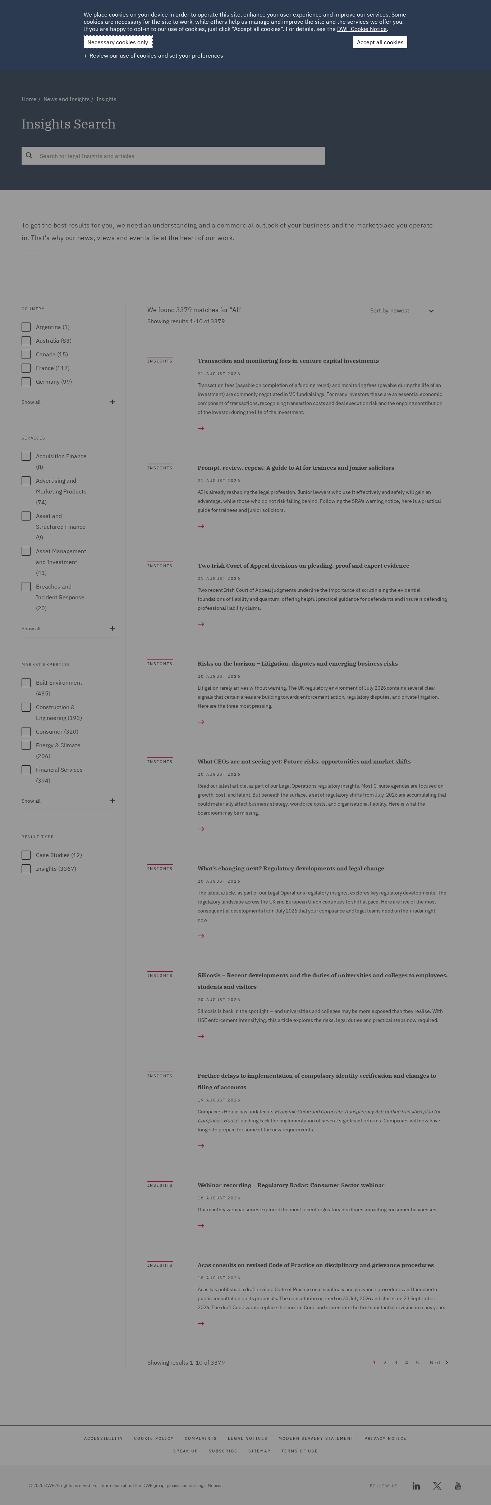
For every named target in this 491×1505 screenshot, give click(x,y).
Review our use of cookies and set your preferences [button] (156, 55)
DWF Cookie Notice (362, 28)
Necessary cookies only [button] (117, 42)
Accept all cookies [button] (380, 42)
